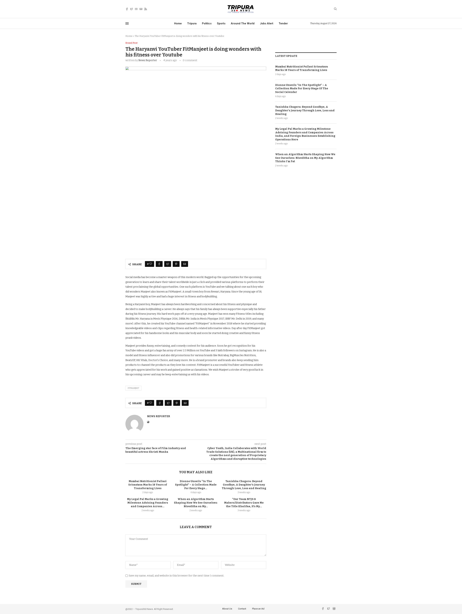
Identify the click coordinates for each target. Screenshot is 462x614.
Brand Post (131, 42)
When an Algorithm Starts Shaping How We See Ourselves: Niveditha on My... (196, 503)
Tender (283, 23)
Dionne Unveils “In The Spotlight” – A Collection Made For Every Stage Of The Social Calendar (301, 89)
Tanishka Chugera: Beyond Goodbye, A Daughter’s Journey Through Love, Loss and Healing (244, 485)
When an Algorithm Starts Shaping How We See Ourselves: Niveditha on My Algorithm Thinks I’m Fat (305, 158)
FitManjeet (133, 388)
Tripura (192, 23)
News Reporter (147, 60)
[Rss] (145, 9)
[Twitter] (131, 9)
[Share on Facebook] (159, 264)
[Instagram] (334, 609)
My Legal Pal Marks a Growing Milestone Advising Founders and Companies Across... (147, 503)
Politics (207, 23)
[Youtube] (136, 9)
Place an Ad (258, 608)
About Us (227, 608)
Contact (242, 608)
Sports (221, 23)
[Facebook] (126, 9)
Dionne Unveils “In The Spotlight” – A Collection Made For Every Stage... (196, 485)
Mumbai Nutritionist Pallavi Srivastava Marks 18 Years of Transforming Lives (147, 485)
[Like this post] (150, 264)
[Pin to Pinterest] (176, 264)
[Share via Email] (184, 264)
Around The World (242, 23)
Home (178, 23)
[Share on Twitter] (167, 264)
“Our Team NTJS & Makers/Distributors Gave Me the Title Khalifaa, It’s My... (244, 503)
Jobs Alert (266, 23)
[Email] (141, 9)
